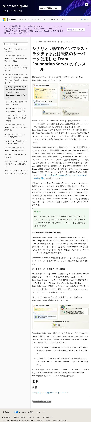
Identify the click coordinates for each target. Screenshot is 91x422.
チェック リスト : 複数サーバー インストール (50, 392)
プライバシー (47, 417)
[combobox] (15, 44)
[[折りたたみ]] (28, 40)
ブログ (30, 417)
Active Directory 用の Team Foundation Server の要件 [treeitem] (16, 109)
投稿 (38, 417)
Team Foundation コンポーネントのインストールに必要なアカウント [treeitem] (16, 164)
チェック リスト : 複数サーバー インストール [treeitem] (16, 103)
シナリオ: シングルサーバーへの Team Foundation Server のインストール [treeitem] (16, 68)
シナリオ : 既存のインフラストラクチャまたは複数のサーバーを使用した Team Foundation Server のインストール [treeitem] (17, 92)
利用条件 (40, 420)
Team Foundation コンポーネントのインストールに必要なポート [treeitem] (16, 172)
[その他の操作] (87, 42)
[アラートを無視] (86, 4)
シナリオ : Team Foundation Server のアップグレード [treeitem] (14, 135)
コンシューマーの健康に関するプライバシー (17, 420)
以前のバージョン (19, 417)
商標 (47, 420)
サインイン (84, 19)
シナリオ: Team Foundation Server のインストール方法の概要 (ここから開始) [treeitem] (15, 58)
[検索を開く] (77, 19)
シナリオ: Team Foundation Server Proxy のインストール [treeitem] (14, 149)
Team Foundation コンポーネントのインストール (55, 42)
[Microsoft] (4, 19)
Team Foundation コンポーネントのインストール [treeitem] (15, 50)
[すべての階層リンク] (34, 42)
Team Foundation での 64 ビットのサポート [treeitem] (15, 155)
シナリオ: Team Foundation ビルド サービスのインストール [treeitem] (15, 142)
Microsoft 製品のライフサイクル (48, 31)
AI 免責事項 (6, 417)
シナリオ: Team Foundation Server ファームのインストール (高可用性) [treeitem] (15, 127)
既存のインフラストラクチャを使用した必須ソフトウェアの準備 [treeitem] (16, 118)
